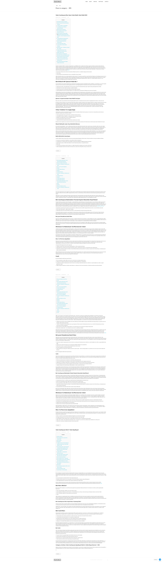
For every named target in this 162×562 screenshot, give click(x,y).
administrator (64, 17)
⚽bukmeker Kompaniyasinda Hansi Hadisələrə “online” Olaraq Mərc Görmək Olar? (63, 36)
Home (57, 5)
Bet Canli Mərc (59, 440)
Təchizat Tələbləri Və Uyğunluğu (62, 25)
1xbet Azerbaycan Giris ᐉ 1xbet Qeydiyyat (67, 430)
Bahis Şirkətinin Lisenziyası (61, 29)
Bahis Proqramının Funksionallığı (62, 33)
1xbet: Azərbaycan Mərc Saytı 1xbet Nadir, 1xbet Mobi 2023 (71, 15)
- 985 (68, 17)
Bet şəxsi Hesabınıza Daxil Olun (62, 162)
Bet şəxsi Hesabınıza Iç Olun (61, 185)
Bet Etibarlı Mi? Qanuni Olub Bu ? (62, 21)
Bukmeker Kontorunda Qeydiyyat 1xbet (63, 55)
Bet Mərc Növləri (59, 436)
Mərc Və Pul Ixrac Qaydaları (61, 294)
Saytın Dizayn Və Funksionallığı (62, 469)
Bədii (58, 183)
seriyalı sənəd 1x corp (100, 206)
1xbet (68, 69)
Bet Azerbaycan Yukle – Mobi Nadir (62, 458)
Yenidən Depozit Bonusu (61, 169)
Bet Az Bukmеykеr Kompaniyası (62, 53)
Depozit (58, 170)
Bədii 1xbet (59, 464)
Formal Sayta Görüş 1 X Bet (61, 43)
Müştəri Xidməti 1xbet (60, 52)
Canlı (58, 280)
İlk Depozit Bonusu (60, 171)
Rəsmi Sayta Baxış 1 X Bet (61, 468)
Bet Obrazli (59, 441)
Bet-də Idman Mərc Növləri (61, 456)
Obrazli (58, 167)
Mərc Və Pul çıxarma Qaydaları (62, 166)
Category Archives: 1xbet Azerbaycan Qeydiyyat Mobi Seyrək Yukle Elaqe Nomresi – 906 (63, 444)
